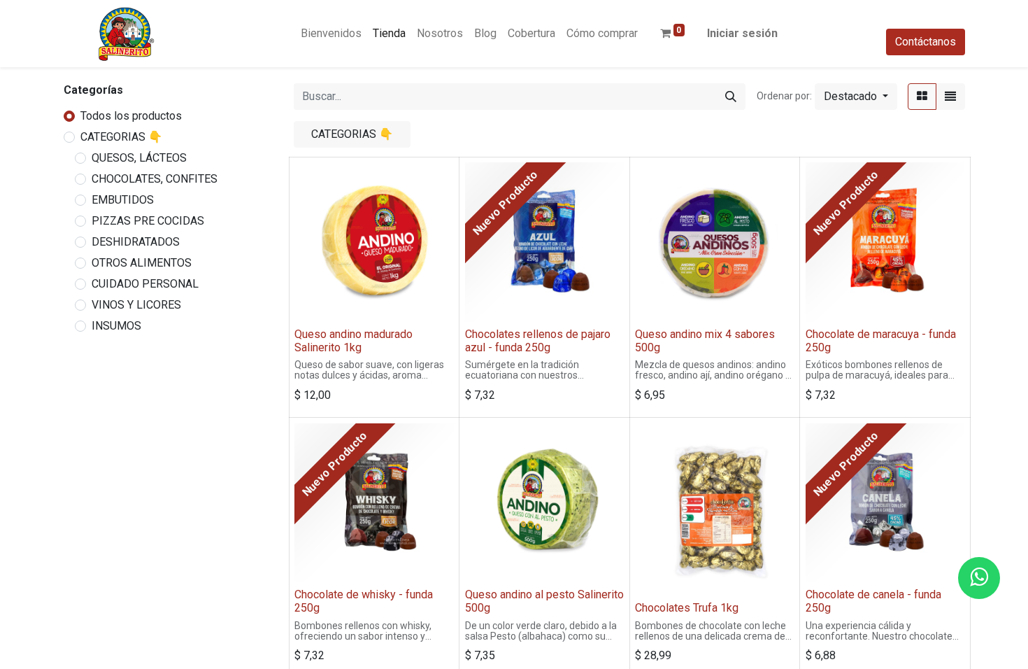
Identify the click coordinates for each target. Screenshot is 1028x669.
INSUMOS (116, 325)
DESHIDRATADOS (136, 241)
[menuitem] (331, 34)
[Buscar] (730, 96)
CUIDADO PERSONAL (145, 283)
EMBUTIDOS (123, 199)
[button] (856, 96)
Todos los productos (131, 115)
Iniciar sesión (742, 33)
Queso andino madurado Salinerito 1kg (353, 341)
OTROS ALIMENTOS (142, 262)
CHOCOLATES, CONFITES (154, 178)
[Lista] (950, 96)
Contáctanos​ (925, 41)
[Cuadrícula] (922, 96)
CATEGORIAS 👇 (121, 136)
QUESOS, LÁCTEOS (139, 157)
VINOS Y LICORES (136, 304)
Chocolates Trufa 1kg (686, 607)
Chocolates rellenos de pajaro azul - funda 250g (538, 341)
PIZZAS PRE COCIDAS (148, 220)
